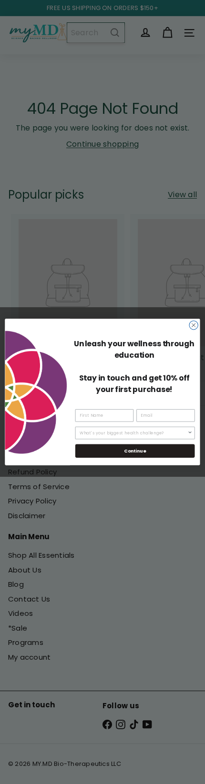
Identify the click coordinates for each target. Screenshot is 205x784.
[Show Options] (189, 433)
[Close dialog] (193, 325)
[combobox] (134, 433)
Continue (135, 451)
